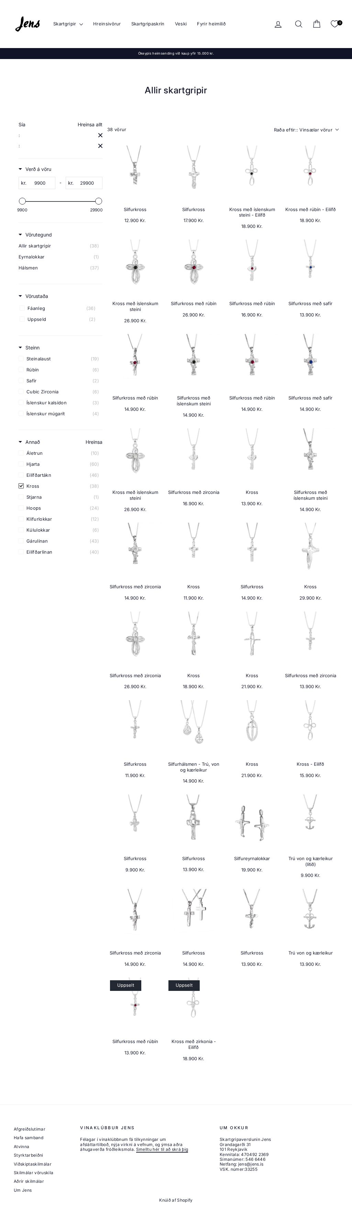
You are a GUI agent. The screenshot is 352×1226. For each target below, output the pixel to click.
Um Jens (23, 1190)
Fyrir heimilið (211, 23)
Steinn (32, 347)
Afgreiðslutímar (29, 1129)
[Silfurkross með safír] (310, 267)
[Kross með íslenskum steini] (135, 267)
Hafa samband (28, 1137)
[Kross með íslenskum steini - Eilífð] (252, 173)
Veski (181, 23)
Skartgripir (65, 23)
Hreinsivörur (107, 23)
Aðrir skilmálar (29, 1181)
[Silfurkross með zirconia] (193, 456)
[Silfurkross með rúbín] (193, 267)
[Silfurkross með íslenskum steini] (193, 362)
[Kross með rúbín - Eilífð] (310, 173)
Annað (32, 442)
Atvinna (21, 1146)
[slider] (22, 201)
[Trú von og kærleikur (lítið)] (310, 822)
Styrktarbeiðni (28, 1155)
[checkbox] (60, 245)
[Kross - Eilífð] (310, 728)
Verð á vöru (38, 169)
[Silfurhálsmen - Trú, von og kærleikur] (193, 728)
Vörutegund (38, 235)
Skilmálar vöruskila (33, 1172)
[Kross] (252, 456)
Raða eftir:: (303, 129)
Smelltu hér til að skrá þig (162, 1149)
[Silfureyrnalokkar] (252, 822)
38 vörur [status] (116, 129)
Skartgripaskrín (148, 23)
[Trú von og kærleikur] (310, 917)
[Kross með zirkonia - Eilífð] (193, 1005)
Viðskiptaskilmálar (33, 1164)
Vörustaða (36, 296)
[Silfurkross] (135, 173)
